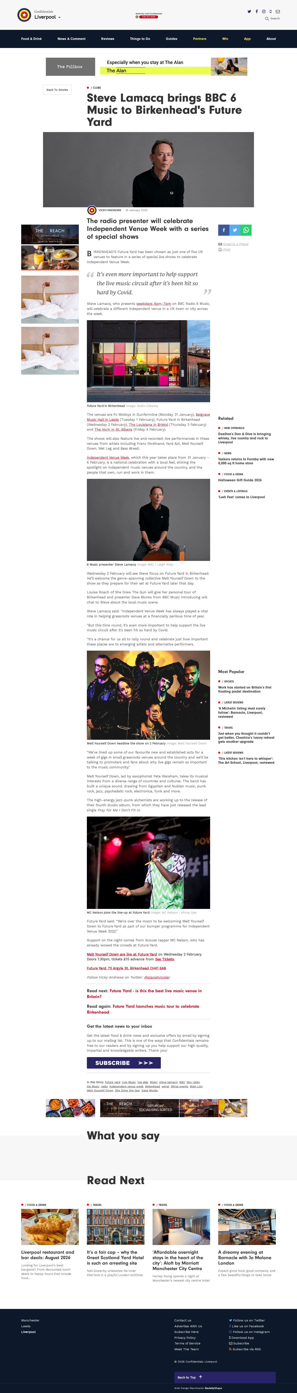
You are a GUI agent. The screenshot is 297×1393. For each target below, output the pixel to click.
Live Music (129, 1082)
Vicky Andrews (110, 210)
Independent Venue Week (108, 457)
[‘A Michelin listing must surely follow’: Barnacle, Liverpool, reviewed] (247, 709)
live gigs (143, 1082)
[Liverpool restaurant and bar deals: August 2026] (50, 1242)
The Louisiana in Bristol (148, 425)
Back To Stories (57, 89)
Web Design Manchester (189, 1388)
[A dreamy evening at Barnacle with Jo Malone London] (247, 1242)
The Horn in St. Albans (113, 429)
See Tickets (164, 959)
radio (104, 1086)
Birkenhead (152, 1086)
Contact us (182, 1320)
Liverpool (28, 1332)
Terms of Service (187, 1343)
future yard (112, 1082)
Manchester (30, 1320)
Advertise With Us (188, 1326)
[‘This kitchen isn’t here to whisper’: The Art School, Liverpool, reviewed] (247, 757)
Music (154, 1082)
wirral (165, 1086)
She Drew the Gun (127, 1090)
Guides (171, 39)
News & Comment (71, 39)
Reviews (107, 39)
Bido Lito (196, 1086)
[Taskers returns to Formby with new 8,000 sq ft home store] (247, 457)
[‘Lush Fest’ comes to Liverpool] (247, 493)
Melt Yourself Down (100, 1090)
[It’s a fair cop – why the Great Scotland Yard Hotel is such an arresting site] (115, 1242)
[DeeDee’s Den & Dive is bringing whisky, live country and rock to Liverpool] (247, 434)
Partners (199, 39)
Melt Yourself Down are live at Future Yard (122, 954)
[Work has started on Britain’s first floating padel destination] (247, 686)
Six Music (93, 1086)
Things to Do (140, 39)
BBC (182, 1082)
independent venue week (126, 1086)
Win (225, 39)
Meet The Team (186, 1349)
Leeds (26, 1326)
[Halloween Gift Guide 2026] (247, 476)
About (271, 39)
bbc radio (193, 1082)
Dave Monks (149, 1090)
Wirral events (179, 1086)
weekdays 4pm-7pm (153, 304)
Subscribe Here (186, 1332)
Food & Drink (31, 39)
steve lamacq (168, 1082)
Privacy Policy (185, 1338)
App (247, 39)
